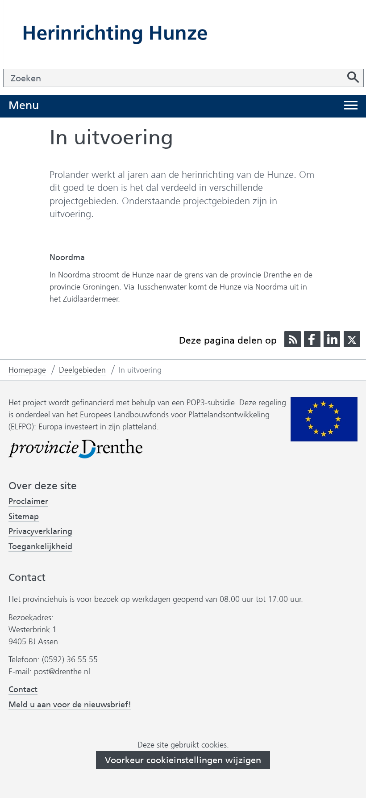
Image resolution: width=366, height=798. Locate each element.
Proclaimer (28, 501)
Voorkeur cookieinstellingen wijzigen (183, 760)
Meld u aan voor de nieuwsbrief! (69, 705)
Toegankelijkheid (40, 547)
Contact (22, 689)
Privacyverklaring (40, 531)
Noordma (67, 257)
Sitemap (23, 516)
